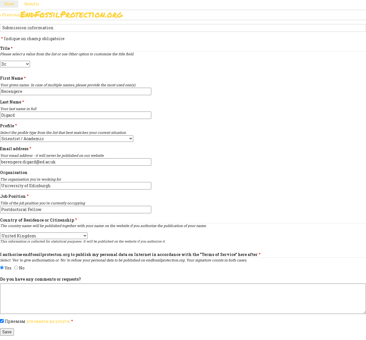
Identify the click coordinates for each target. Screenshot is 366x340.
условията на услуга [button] (47, 321)
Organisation (13, 172)
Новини (278, 16)
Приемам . (37, 321)
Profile (7, 125)
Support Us (247, 16)
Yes (8, 268)
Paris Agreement (205, 16)
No (22, 268)
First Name (11, 78)
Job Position (13, 196)
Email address (14, 148)
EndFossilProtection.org (71, 14)
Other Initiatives (315, 16)
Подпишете (162, 16)
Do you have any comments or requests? (40, 279)
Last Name (10, 102)
